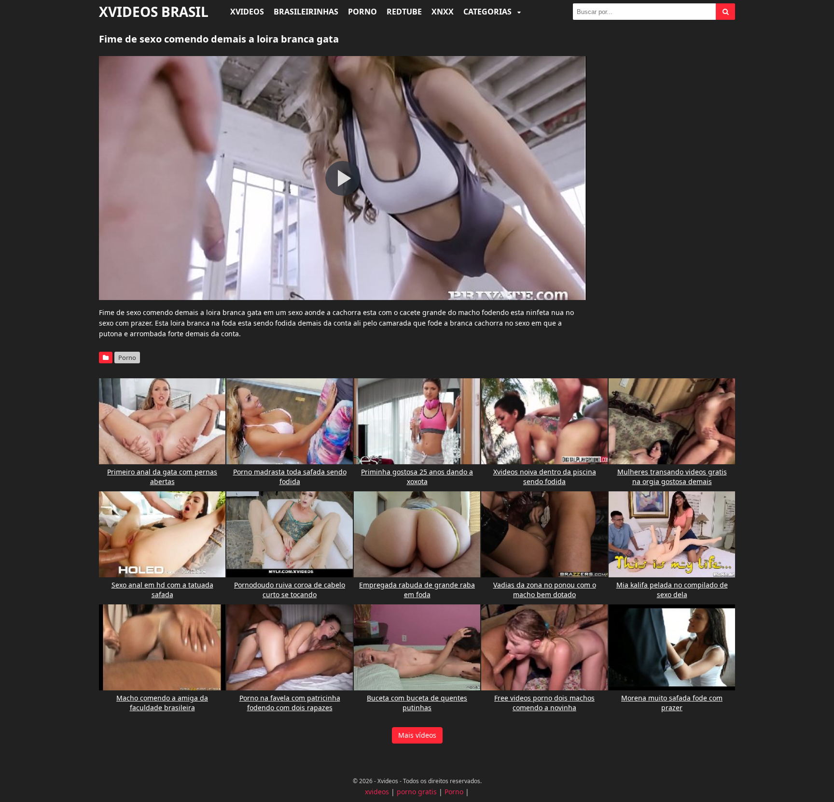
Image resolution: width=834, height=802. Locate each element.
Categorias (488, 11)
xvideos (377, 791)
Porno (362, 11)
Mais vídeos (417, 735)
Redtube (404, 11)
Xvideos (247, 11)
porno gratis (417, 791)
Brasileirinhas (306, 11)
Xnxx (442, 11)
